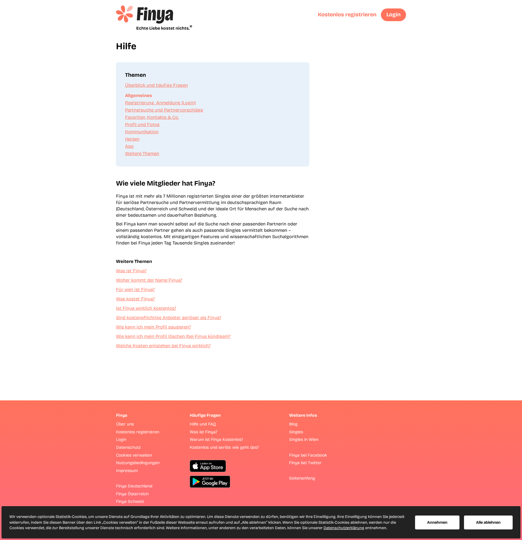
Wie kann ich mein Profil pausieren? (153, 327)
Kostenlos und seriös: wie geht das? (224, 447)
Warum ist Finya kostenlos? (216, 439)
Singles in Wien (303, 439)
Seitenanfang (302, 478)
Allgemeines (138, 95)
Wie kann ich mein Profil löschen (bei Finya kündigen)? (173, 336)
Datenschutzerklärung (344, 527)
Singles (296, 432)
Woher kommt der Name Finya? (149, 280)
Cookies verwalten (134, 455)
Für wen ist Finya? (135, 289)
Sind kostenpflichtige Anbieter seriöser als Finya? (168, 317)
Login (393, 14)
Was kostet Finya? (135, 299)
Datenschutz (128, 447)
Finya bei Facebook (308, 455)
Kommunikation (142, 131)
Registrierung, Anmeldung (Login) (160, 102)
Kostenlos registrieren (347, 14)
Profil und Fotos (142, 124)
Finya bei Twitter (305, 462)
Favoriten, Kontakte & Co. (152, 117)
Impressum (127, 470)
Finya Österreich (132, 493)
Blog (293, 424)
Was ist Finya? (131, 270)
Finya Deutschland (134, 486)
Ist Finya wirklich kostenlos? (146, 308)
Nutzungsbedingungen (138, 462)
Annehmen (437, 522)
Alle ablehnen (488, 522)
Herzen (132, 139)
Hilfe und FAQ (203, 424)
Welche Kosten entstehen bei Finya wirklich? (163, 345)
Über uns (125, 424)
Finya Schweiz (130, 501)
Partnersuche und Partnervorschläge (164, 110)
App (129, 146)
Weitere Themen (142, 153)
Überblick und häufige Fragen (156, 85)
